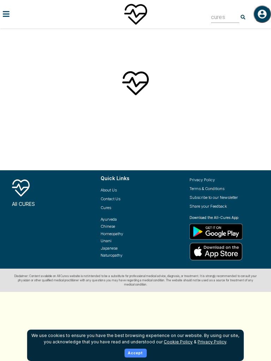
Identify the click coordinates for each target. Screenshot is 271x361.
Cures (106, 207)
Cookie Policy (178, 341)
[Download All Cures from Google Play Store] (228, 231)
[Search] (243, 17)
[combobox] (220, 17)
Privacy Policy (202, 179)
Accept (135, 353)
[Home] (135, 14)
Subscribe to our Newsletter (213, 197)
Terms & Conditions (206, 188)
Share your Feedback (208, 206)
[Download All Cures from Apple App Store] (228, 252)
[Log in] (262, 14)
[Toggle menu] (45, 13)
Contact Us (110, 198)
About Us (109, 190)
